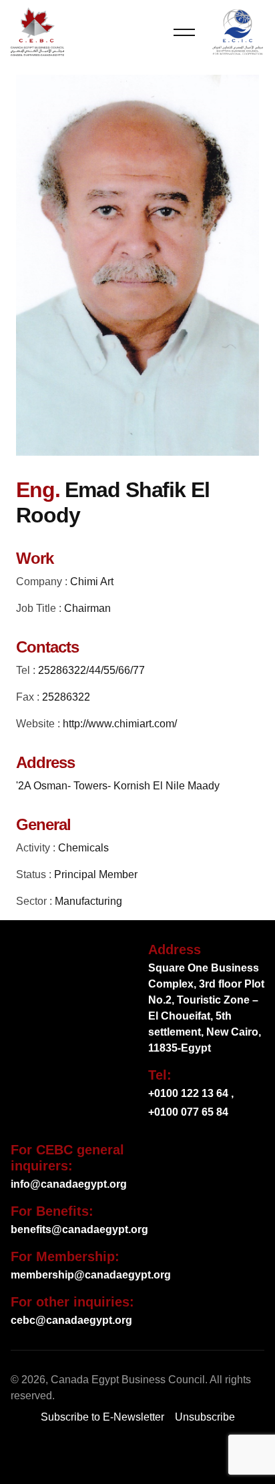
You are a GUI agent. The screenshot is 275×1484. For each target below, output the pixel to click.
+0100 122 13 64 (188, 1093)
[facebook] (84, 1455)
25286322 (66, 697)
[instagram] (191, 1455)
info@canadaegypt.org (69, 1184)
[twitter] (111, 1455)
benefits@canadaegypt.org (79, 1229)
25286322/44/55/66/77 (91, 670)
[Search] (150, 32)
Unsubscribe (205, 1417)
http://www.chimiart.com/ (120, 723)
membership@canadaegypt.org (91, 1274)
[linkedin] (164, 1455)
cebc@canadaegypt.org (71, 1320)
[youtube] (137, 1455)
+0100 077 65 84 (188, 1112)
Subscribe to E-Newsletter (102, 1417)
